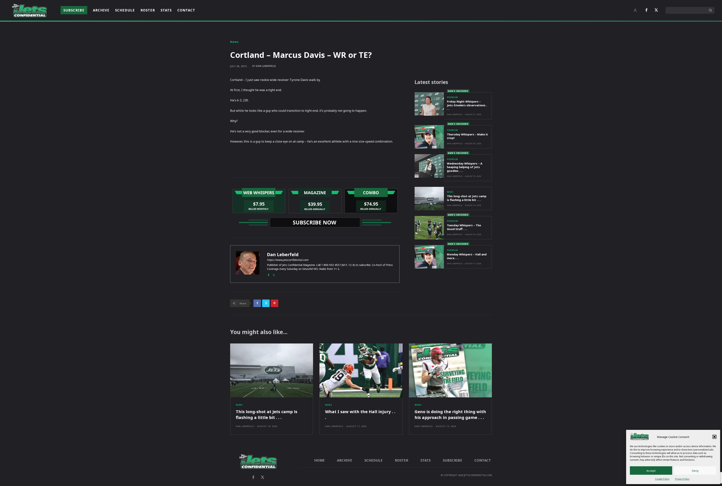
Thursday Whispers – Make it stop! (467, 136)
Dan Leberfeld (266, 66)
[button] (714, 437)
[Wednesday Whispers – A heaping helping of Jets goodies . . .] (429, 166)
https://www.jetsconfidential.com (287, 260)
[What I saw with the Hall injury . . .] (360, 370)
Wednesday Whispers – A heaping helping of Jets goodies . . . (464, 167)
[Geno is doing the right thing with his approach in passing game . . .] (450, 370)
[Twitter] (656, 10)
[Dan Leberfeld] (247, 264)
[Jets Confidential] (29, 10)
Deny (695, 470)
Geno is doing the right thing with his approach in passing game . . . (450, 414)
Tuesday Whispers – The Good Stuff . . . (464, 227)
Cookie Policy (662, 479)
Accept (651, 470)
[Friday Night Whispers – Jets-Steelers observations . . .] (429, 104)
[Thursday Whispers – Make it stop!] (429, 137)
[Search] (710, 10)
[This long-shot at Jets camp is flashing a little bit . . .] (429, 198)
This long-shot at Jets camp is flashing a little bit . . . (466, 198)
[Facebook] (646, 10)
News (234, 41)
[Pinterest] (274, 303)
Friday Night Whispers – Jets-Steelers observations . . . (467, 105)
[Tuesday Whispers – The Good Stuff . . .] (429, 227)
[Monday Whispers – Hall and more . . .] (429, 257)
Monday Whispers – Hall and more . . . (467, 256)
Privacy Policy (682, 479)
